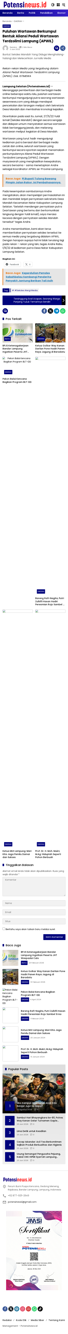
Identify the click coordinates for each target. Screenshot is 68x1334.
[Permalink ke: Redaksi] (6, 48)
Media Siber (37, 1320)
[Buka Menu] (58, 5)
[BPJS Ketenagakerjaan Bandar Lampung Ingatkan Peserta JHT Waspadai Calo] (18, 332)
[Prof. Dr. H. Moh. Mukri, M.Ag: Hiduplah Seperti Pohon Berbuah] (50, 729)
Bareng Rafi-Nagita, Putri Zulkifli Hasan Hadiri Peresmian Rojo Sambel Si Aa (50, 601)
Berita (7, 339)
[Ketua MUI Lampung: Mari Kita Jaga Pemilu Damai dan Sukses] (18, 729)
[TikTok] (40, 1308)
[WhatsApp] (62, 311)
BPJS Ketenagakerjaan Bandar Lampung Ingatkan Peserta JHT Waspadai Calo (15, 349)
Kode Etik (21, 1320)
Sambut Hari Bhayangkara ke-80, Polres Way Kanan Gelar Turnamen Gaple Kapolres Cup (40, 1119)
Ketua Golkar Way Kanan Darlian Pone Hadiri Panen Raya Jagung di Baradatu (50, 348)
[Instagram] (22, 1308)
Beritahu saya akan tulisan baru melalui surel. (30, 929)
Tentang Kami (57, 1320)
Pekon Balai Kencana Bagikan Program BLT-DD (17, 380)
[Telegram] (56, 311)
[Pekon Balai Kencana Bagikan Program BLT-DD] (18, 366)
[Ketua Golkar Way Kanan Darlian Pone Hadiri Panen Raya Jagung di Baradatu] (50, 332)
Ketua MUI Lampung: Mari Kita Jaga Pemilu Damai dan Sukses (17, 854)
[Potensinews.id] (25, 4)
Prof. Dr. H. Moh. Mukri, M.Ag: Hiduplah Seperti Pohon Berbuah (48, 854)
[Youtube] (28, 1308)
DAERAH (6, 26)
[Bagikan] (62, 48)
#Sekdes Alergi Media (26, 290)
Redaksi (13, 47)
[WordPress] (16, 1308)
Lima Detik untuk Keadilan (31, 1131)
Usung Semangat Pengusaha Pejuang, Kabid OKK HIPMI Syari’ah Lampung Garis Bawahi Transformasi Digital (39, 1155)
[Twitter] (50, 311)
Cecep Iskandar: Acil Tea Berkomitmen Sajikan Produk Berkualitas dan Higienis (39, 1143)
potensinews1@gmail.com (22, 1201)
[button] (53, 5)
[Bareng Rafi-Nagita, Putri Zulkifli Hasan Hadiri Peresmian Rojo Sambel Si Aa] (50, 476)
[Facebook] (44, 311)
